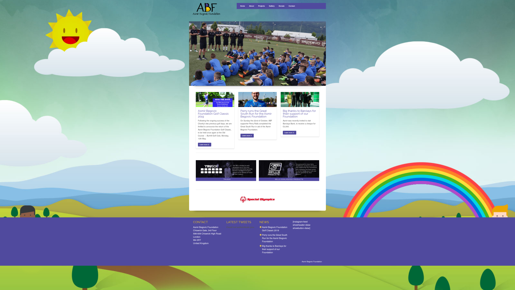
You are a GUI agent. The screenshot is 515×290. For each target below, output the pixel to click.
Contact (292, 6)
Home (242, 6)
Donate (281, 6)
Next (321, 53)
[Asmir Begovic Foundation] (206, 9)
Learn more (204, 145)
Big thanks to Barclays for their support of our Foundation (299, 113)
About (251, 6)
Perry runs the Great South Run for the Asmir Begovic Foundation (256, 113)
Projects (261, 6)
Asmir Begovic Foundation (312, 261)
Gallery (272, 6)
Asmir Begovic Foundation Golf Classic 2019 (213, 113)
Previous (193, 53)
